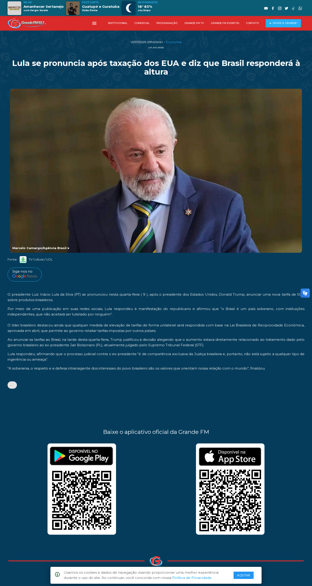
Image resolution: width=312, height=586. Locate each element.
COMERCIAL (142, 23)
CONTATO (252, 23)
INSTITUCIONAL (117, 23)
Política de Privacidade (192, 578)
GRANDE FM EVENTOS (225, 23)
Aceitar (243, 575)
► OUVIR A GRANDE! (283, 23)
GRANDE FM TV (194, 23)
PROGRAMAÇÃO (166, 23)
